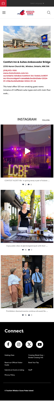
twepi (26, 127)
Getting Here (9, 355)
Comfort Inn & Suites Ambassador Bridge (26, 62)
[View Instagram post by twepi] (50, 174)
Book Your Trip (2, 2)
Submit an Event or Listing (14, 370)
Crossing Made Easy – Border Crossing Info (36, 356)
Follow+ (46, 120)
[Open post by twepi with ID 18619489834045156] (27, 216)
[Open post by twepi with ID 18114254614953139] (27, 151)
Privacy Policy (10, 375)
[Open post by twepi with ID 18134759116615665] (27, 281)
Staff (30, 370)
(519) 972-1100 (10, 70)
